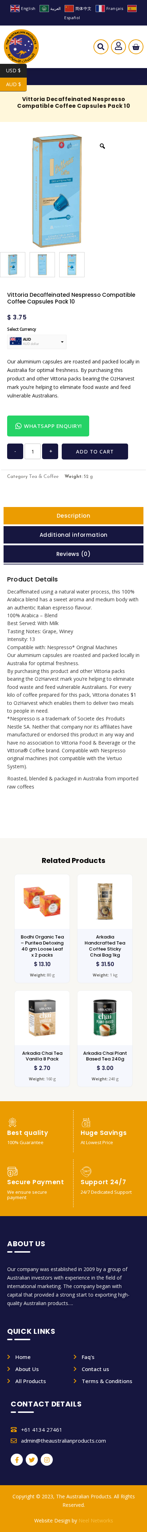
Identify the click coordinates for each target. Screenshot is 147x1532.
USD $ (16, 70)
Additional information (74, 535)
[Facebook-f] (17, 1460)
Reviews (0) (73, 554)
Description (74, 515)
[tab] (73, 515)
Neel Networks (95, 1520)
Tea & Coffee (44, 476)
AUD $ (16, 84)
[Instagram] (47, 1460)
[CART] (136, 47)
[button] (101, 48)
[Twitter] (32, 1460)
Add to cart (95, 451)
